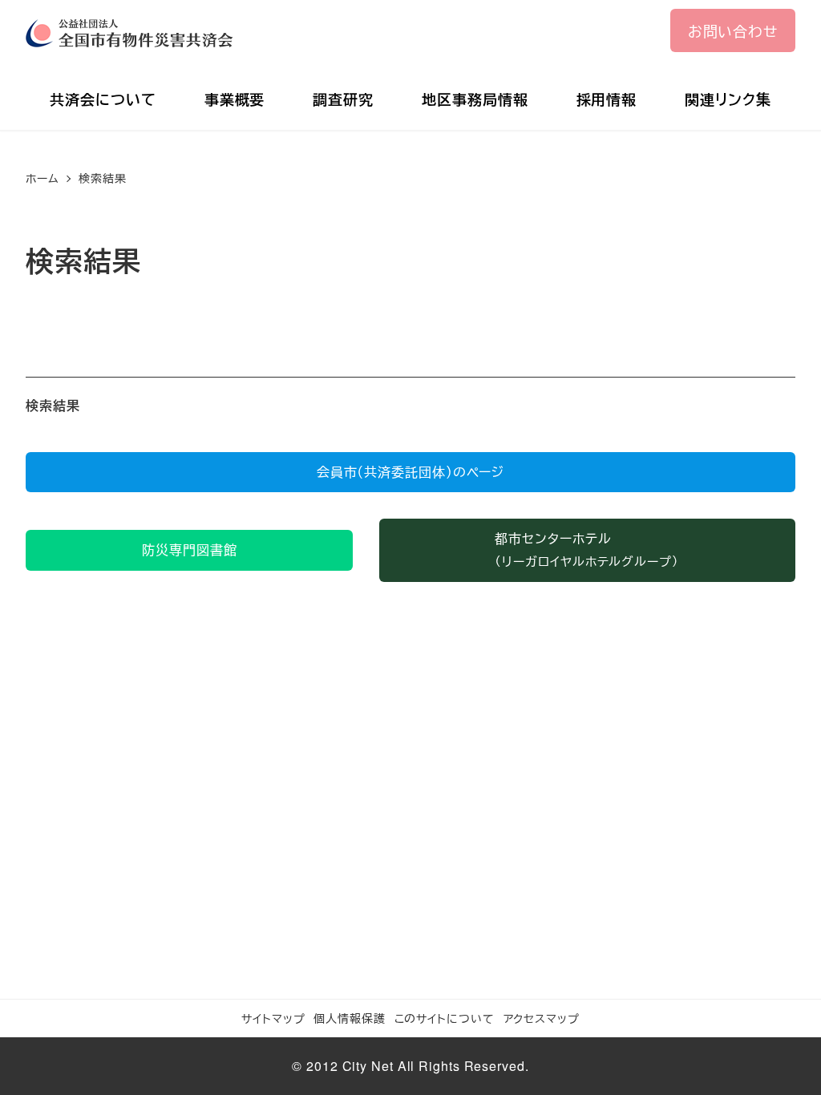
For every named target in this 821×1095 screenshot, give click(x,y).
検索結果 (53, 405)
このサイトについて (444, 1017)
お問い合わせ (733, 30)
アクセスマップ (542, 1017)
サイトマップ (273, 1017)
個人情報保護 (349, 1017)
